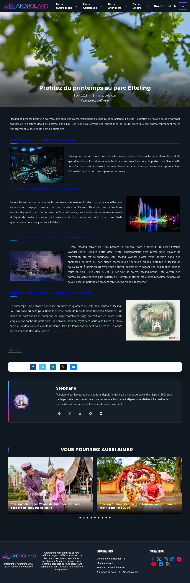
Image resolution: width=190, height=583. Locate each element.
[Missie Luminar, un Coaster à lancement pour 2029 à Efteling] (139, 485)
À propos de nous (106, 572)
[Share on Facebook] (33, 367)
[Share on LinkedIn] (53, 367)
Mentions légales (106, 563)
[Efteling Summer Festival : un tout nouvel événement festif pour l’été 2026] (50, 485)
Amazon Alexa (130, 572)
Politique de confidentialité (111, 567)
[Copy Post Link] (63, 367)
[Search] (183, 6)
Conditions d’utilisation (109, 558)
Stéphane (66, 388)
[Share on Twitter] (42, 367)
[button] (13, 488)
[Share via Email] (73, 367)
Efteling (14, 350)
